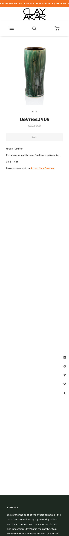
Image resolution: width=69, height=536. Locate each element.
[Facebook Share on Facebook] (65, 357)
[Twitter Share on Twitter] (65, 384)
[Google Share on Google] (65, 375)
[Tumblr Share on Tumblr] (65, 393)
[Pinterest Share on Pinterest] (65, 366)
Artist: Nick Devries (42, 168)
